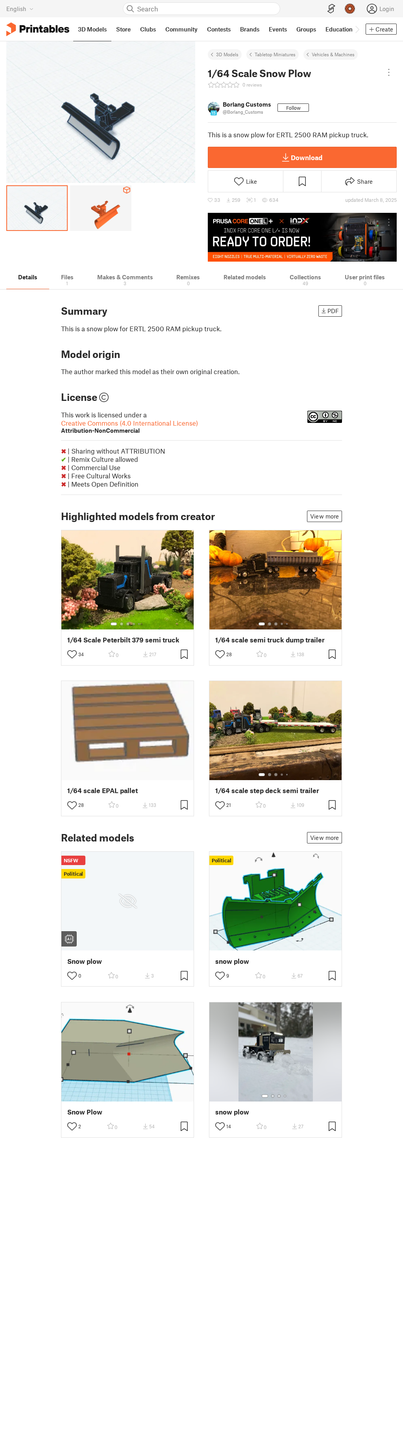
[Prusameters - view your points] (350, 9)
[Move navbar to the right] (357, 29)
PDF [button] (333, 310)
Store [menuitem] (123, 29)
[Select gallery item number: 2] (121, 624)
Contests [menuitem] (219, 29)
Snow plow (84, 961)
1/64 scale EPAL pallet (102, 790)
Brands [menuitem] (249, 29)
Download (306, 157)
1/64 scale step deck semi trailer (267, 790)
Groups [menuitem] (306, 29)
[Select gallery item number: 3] (127, 624)
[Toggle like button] (72, 654)
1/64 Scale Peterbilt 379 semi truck (123, 640)
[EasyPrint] (331, 9)
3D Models (227, 54)
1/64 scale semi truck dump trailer (270, 640)
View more (324, 516)
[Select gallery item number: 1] (114, 624)
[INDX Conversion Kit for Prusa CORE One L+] (302, 237)
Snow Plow (84, 1112)
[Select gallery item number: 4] (134, 624)
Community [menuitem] (181, 29)
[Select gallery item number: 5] (139, 624)
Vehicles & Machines (333, 54)
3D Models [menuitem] (92, 29)
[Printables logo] (37, 29)
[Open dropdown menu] (389, 72)
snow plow (232, 961)
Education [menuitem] (339, 29)
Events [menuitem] (278, 29)
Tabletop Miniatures (275, 54)
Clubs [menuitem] (148, 29)
